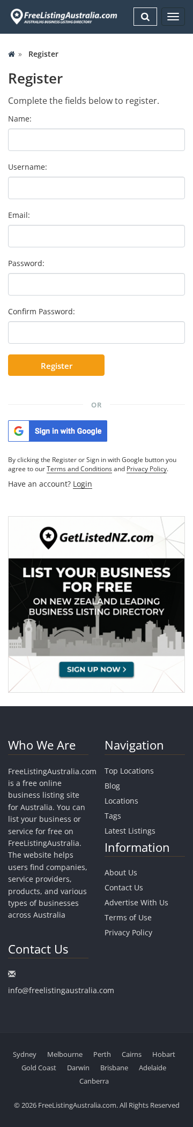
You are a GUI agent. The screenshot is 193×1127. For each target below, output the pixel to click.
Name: (20, 119)
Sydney (24, 1054)
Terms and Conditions (79, 468)
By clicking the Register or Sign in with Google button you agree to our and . (92, 464)
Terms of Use (128, 917)
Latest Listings (130, 831)
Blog (112, 786)
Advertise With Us (136, 902)
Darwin (78, 1067)
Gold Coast (38, 1067)
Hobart (163, 1054)
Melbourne (65, 1054)
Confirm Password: (41, 311)
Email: (19, 215)
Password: (26, 263)
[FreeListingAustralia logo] (62, 16)
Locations (121, 801)
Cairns (132, 1054)
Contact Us (124, 887)
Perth (102, 1054)
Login (82, 484)
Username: (27, 167)
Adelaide (152, 1067)
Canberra (94, 1081)
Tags (113, 816)
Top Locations (129, 771)
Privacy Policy (147, 468)
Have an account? (50, 484)
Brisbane (114, 1067)
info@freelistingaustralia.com (61, 990)
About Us (121, 872)
